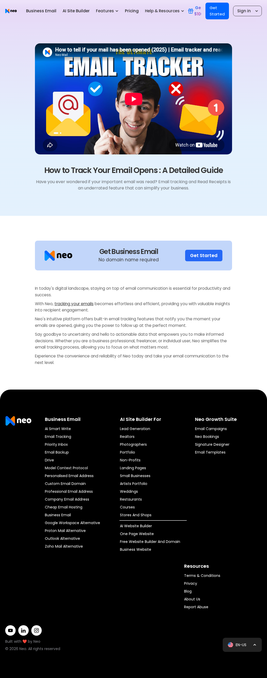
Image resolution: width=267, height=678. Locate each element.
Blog (188, 591)
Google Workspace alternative (72, 522)
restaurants (131, 499)
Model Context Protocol (66, 468)
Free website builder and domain (150, 541)
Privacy (190, 583)
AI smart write (58, 428)
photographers (133, 444)
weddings (129, 491)
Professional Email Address (69, 491)
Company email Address (67, 499)
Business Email (41, 11)
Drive (49, 460)
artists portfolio (133, 483)
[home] (11, 11)
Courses (127, 507)
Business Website (135, 549)
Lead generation (135, 428)
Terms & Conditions (202, 575)
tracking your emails (74, 303)
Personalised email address (69, 475)
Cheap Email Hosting (63, 507)
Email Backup (57, 452)
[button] (107, 11)
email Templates (210, 452)
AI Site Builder (76, 11)
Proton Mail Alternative (65, 530)
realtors (127, 436)
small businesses (135, 475)
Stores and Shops (135, 515)
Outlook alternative (62, 538)
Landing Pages (133, 468)
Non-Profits (130, 460)
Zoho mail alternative (64, 546)
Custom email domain (65, 483)
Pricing (132, 11)
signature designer (212, 444)
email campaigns (211, 428)
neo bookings (207, 436)
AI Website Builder (136, 526)
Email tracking (58, 436)
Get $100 (197, 11)
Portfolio (127, 452)
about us (192, 599)
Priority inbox (56, 444)
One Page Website (137, 533)
